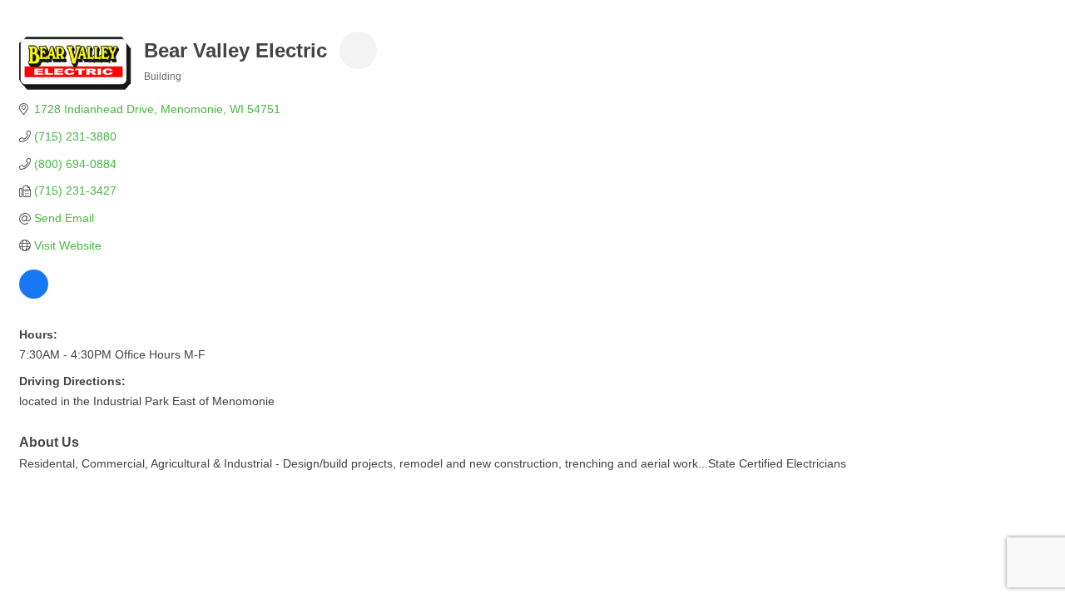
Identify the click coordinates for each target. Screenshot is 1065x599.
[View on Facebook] (33, 294)
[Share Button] (358, 50)
